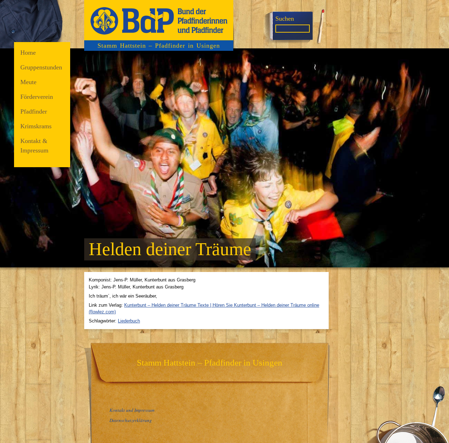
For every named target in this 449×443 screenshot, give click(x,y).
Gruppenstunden (41, 67)
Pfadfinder (33, 111)
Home (28, 52)
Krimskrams (36, 126)
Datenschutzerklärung (130, 420)
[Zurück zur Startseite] (158, 20)
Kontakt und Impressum (131, 410)
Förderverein (36, 96)
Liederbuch (129, 320)
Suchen (284, 18)
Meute (28, 82)
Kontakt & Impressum (34, 145)
